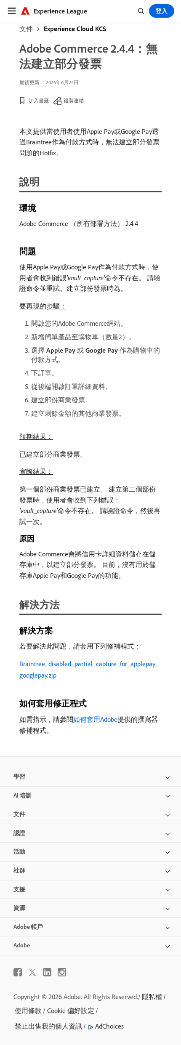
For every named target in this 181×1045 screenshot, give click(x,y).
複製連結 (74, 100)
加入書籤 (39, 100)
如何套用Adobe (95, 719)
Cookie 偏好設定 (70, 1010)
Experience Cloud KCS (75, 28)
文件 (26, 28)
